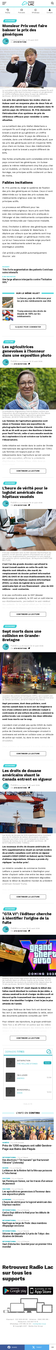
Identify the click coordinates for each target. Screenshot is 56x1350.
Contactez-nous (39, 1324)
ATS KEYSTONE (20, 42)
